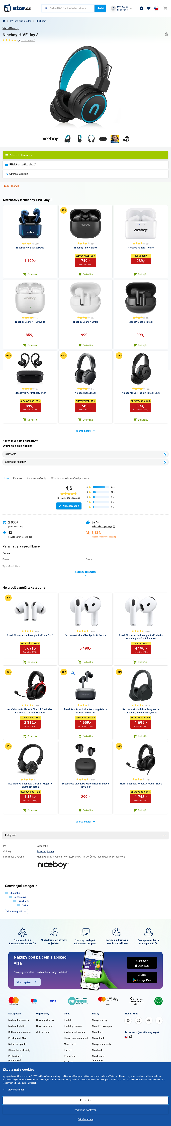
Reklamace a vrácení (19, 1032)
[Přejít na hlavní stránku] (17, 8)
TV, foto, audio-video (20, 21)
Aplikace (68, 1062)
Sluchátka (41, 21)
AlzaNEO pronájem (102, 1026)
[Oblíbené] (149, 8)
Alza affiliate (98, 1038)
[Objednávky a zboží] (141, 8)
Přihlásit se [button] (122, 10)
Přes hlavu (23, 901)
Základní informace (75, 1032)
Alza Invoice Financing (98, 1058)
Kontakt (68, 1020)
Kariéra (68, 1050)
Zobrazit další (83, 431)
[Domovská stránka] (4, 21)
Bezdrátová (20, 897)
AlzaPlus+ (97, 1032)
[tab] (7, 478)
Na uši (25, 905)
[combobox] (68, 8)
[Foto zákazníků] (126, 139)
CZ (130, 1036)
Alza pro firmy (99, 1020)
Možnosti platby (17, 1026)
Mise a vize (70, 1044)
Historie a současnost (76, 1038)
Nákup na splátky (17, 1044)
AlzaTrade (97, 1050)
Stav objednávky (45, 1020)
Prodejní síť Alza (17, 1038)
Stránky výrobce (18, 173)
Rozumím (85, 1100)
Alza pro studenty (101, 1044)
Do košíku (33, 274)
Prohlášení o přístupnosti (15, 1058)
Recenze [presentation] (18, 478)
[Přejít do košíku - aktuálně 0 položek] (165, 8)
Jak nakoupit (43, 1032)
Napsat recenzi (71, 506)
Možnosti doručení (18, 1020)
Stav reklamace (44, 1026)
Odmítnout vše (85, 1119)
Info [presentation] (7, 478)
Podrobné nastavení (85, 1110)
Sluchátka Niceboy (16, 461)
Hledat (100, 8)
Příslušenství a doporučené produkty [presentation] (70, 478)
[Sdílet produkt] (166, 34)
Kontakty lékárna (73, 1026)
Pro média (69, 1056)
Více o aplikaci (24, 982)
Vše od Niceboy (11, 28)
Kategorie (10, 835)
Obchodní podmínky (19, 1050)
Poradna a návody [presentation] (36, 478)
